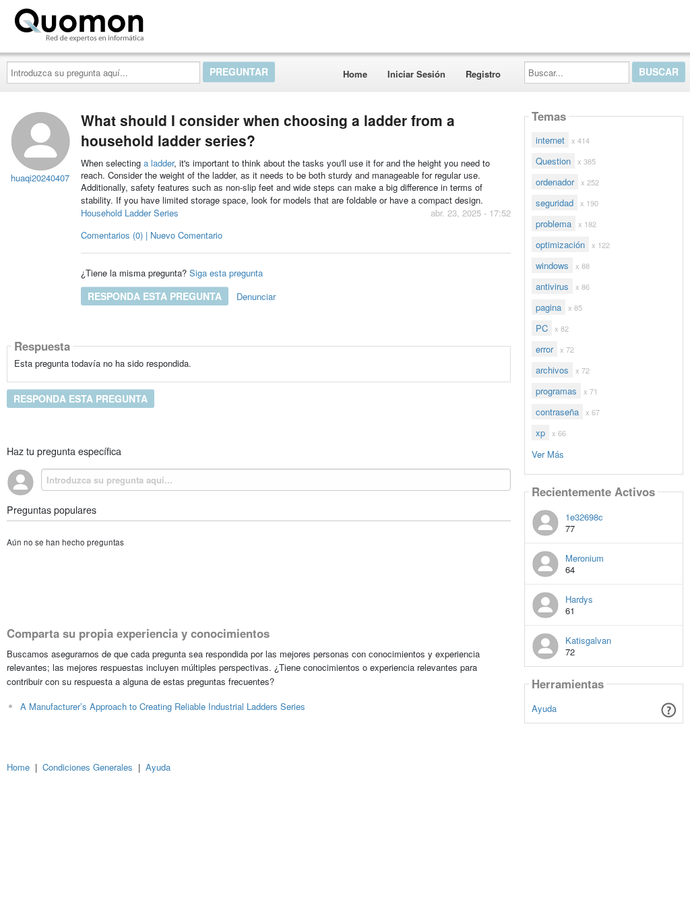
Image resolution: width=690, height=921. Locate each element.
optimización (560, 244)
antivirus (552, 286)
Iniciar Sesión (416, 73)
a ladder (159, 162)
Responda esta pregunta (155, 296)
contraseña (557, 411)
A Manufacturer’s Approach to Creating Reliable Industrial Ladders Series (162, 706)
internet (550, 139)
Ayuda (544, 708)
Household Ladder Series (130, 212)
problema (553, 223)
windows (552, 265)
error (544, 349)
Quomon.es (192, 22)
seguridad (554, 202)
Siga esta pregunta (226, 272)
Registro (483, 73)
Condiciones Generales (87, 767)
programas (556, 390)
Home (355, 73)
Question (553, 160)
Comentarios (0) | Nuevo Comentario (151, 235)
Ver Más (548, 453)
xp (540, 432)
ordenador (555, 181)
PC (542, 328)
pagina (548, 307)
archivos (552, 369)
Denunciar (256, 296)
